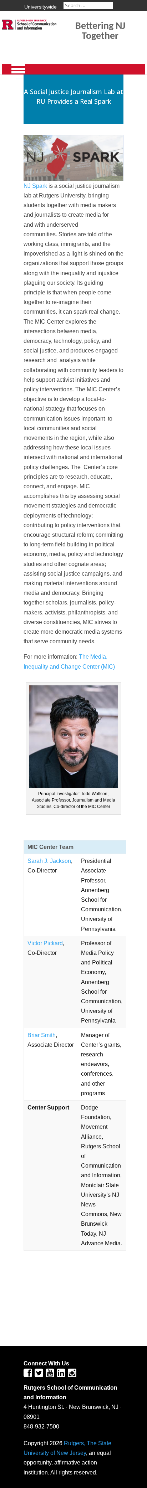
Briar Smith (41, 1035)
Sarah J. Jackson (49, 861)
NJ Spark (36, 186)
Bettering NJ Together (100, 31)
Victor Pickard (45, 943)
